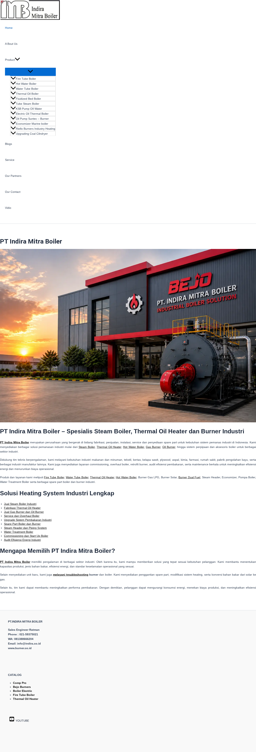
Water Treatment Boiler (18, 531)
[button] (17, 60)
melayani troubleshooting (70, 574)
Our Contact (12, 191)
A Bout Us (11, 43)
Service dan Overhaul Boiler (21, 515)
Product (10, 59)
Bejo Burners (22, 686)
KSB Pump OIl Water (29, 108)
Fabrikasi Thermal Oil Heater (22, 507)
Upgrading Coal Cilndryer (32, 133)
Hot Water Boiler (26, 83)
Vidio (8, 207)
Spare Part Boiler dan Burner (22, 523)
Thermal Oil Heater (109, 447)
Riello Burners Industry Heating (35, 128)
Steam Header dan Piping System (25, 527)
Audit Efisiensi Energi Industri (22, 539)
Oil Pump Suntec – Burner (32, 118)
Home (9, 27)
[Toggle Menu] (30, 72)
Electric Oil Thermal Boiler (32, 113)
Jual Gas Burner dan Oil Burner (24, 511)
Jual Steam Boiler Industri (20, 503)
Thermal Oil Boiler (27, 93)
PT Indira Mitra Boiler (15, 561)
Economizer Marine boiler (32, 123)
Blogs (8, 143)
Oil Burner (168, 447)
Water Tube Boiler (27, 88)
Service (9, 159)
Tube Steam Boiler (27, 103)
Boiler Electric (22, 690)
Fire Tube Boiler (26, 78)
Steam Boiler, (87, 447)
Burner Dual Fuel (189, 477)
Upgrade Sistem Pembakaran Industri (28, 519)
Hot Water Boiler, (134, 447)
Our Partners (13, 175)
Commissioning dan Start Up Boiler (26, 535)
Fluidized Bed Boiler (28, 98)
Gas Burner (153, 447)
